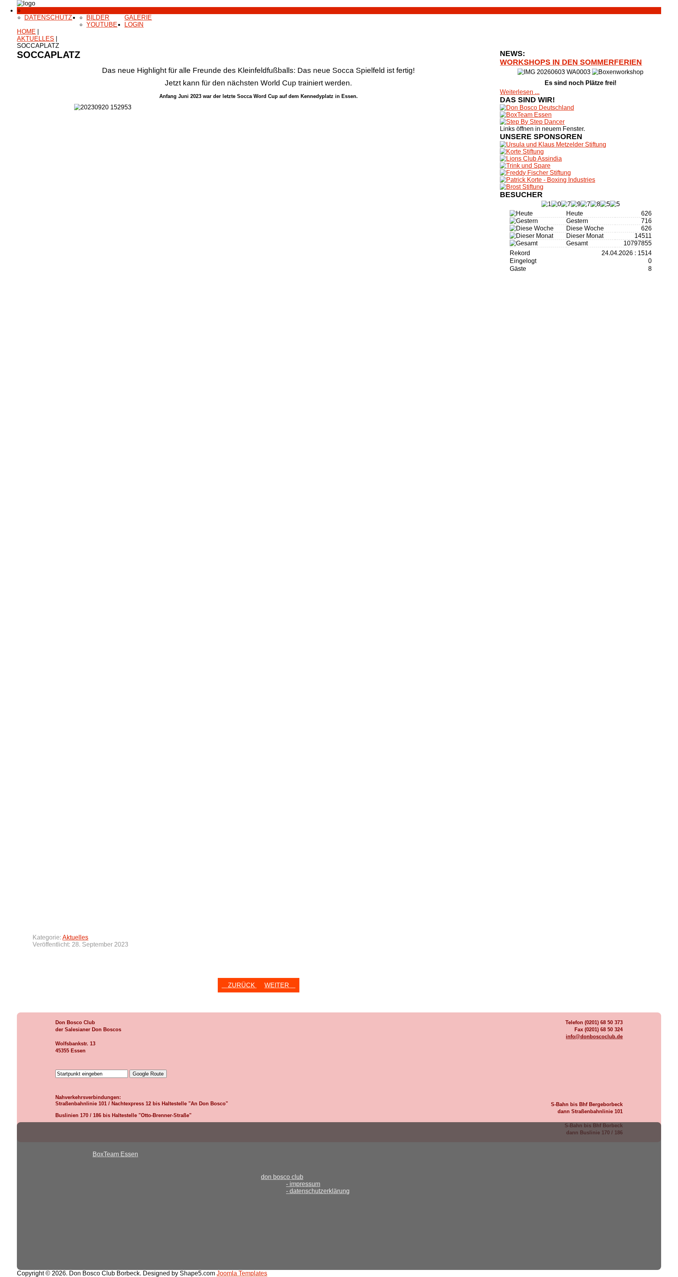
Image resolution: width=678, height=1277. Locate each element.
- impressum (303, 1184)
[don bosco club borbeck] (537, 107)
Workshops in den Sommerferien (571, 62)
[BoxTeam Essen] (526, 114)
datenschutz (48, 17)
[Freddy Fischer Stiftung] (535, 172)
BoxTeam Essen (115, 1154)
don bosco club (282, 1177)
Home (88, 10)
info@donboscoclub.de (594, 1036)
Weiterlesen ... (519, 92)
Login (134, 24)
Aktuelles (75, 937)
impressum (43, 10)
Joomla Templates (242, 1273)
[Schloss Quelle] (525, 165)
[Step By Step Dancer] (532, 121)
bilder (97, 17)
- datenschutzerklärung (318, 1191)
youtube (101, 24)
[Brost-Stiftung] (521, 186)
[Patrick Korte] (547, 179)
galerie (138, 17)
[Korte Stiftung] (522, 151)
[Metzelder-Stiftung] (553, 144)
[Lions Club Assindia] (531, 158)
